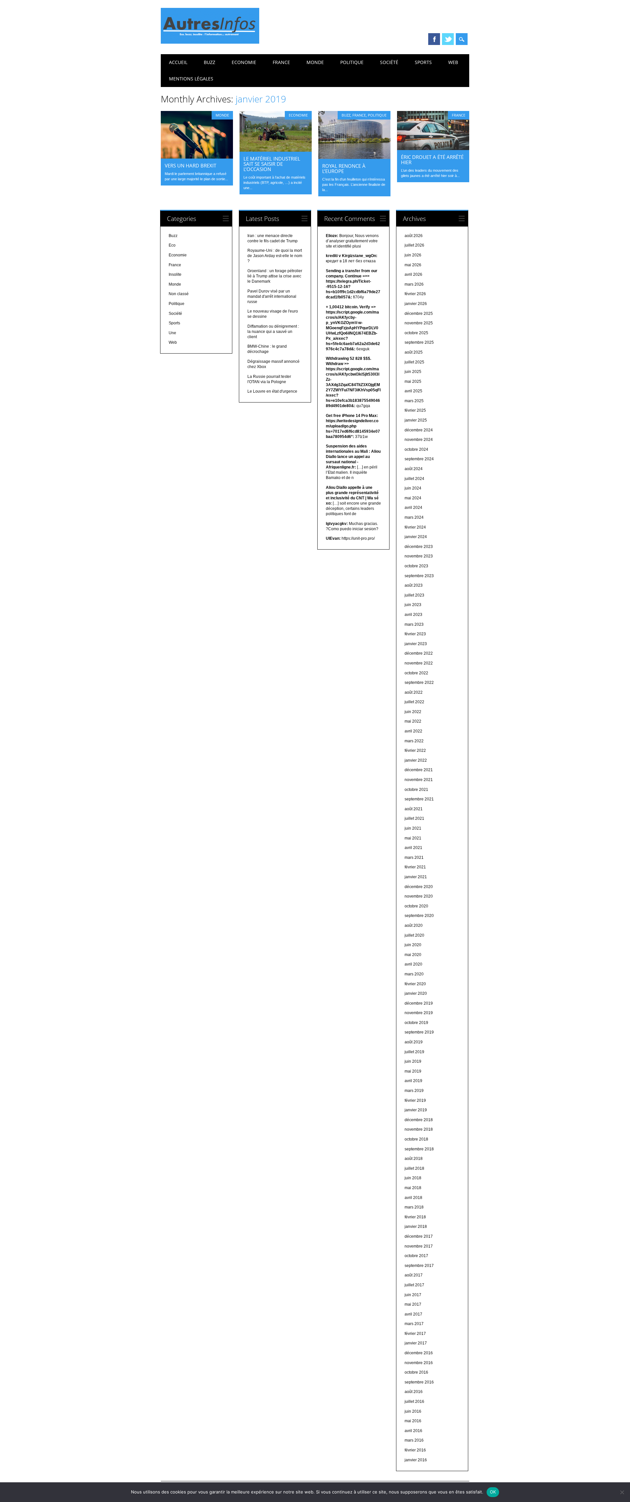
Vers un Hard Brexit (190, 165)
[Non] (622, 1492)
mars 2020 (414, 974)
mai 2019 (413, 1071)
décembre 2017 (419, 1236)
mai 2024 (413, 498)
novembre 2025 (419, 323)
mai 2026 (413, 265)
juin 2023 (413, 604)
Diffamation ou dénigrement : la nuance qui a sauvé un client (273, 331)
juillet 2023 (414, 595)
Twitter (448, 39)
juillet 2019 (414, 1052)
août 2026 (414, 235)
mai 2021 (413, 838)
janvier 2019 (416, 1110)
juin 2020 (413, 945)
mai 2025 (413, 381)
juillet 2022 (414, 702)
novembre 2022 (419, 663)
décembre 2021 (419, 770)
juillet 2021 (414, 818)
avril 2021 (413, 847)
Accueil (178, 62)
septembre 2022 (419, 682)
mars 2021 (414, 857)
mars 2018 (414, 1207)
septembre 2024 (419, 459)
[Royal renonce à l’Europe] (354, 157)
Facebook (434, 39)
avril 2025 (413, 391)
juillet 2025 (414, 362)
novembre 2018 (419, 1129)
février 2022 (415, 750)
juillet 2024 (414, 478)
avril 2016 (413, 1430)
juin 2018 (413, 1178)
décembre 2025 (419, 313)
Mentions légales (191, 79)
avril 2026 (413, 274)
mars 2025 (414, 401)
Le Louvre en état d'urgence (272, 391)
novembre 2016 (419, 1363)
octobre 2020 (416, 906)
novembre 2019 (419, 1013)
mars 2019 (414, 1090)
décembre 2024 (419, 430)
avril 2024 (413, 507)
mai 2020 (413, 954)
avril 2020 (413, 964)
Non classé (179, 294)
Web (453, 62)
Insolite (175, 274)
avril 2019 (413, 1080)
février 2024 (415, 527)
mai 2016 (413, 1421)
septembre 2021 (419, 799)
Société (389, 62)
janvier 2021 (416, 877)
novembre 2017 (419, 1246)
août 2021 (414, 809)
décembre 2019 (419, 1003)
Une (172, 333)
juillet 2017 (414, 1285)
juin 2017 (413, 1295)
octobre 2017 (416, 1255)
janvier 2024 (416, 536)
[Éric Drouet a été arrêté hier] (433, 148)
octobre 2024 (416, 449)
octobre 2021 (416, 789)
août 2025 (414, 352)
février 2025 (415, 410)
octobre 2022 (416, 673)
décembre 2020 (419, 886)
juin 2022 (413, 711)
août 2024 (414, 469)
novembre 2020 (419, 896)
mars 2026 (414, 284)
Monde (315, 62)
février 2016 (415, 1450)
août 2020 (414, 925)
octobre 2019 (416, 1022)
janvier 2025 (416, 420)
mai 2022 (413, 721)
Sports (423, 62)
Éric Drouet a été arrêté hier (432, 159)
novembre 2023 (419, 556)
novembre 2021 (419, 779)
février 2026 (415, 294)
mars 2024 (414, 517)
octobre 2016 (416, 1372)
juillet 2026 (414, 245)
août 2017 (414, 1275)
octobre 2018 (416, 1139)
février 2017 (415, 1333)
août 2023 (414, 585)
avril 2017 (413, 1314)
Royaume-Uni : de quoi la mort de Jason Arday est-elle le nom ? (274, 255)
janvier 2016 (416, 1460)
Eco (172, 245)
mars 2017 (414, 1323)
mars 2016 (414, 1440)
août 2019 (414, 1042)
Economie (244, 62)
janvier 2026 (416, 303)
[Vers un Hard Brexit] (197, 157)
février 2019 (415, 1100)
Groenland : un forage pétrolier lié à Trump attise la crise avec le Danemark (274, 276)
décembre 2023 (419, 546)
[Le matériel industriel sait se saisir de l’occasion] (276, 150)
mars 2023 (414, 624)
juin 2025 (413, 371)
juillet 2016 (414, 1401)
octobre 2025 (416, 333)
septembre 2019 (419, 1032)
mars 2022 (414, 741)
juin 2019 (413, 1061)
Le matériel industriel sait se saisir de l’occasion (271, 163)
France (281, 62)
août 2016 (414, 1391)
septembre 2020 (419, 915)
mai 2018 (413, 1188)
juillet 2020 (414, 935)
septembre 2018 (419, 1149)
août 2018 (414, 1158)
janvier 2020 (416, 993)
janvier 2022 (416, 760)
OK (493, 1491)
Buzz (209, 62)
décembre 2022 (419, 653)
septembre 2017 (419, 1265)
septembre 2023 (419, 576)
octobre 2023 (416, 566)
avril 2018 (413, 1197)
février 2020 (415, 984)
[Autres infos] (210, 42)
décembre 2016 (419, 1353)
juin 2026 (413, 255)
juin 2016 (413, 1411)
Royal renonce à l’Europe (344, 168)
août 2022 (414, 692)
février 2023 (415, 634)
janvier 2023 (416, 644)
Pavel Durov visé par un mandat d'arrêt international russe (271, 296)
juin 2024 (413, 488)
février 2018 (415, 1217)
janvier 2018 (416, 1226)
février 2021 (415, 867)
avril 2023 (413, 614)
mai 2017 (413, 1304)
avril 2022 (413, 731)
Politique (352, 62)
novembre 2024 (419, 439)
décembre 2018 (419, 1120)
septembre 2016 (419, 1382)
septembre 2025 (419, 342)
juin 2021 (413, 828)
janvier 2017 (416, 1343)
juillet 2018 (414, 1168)
